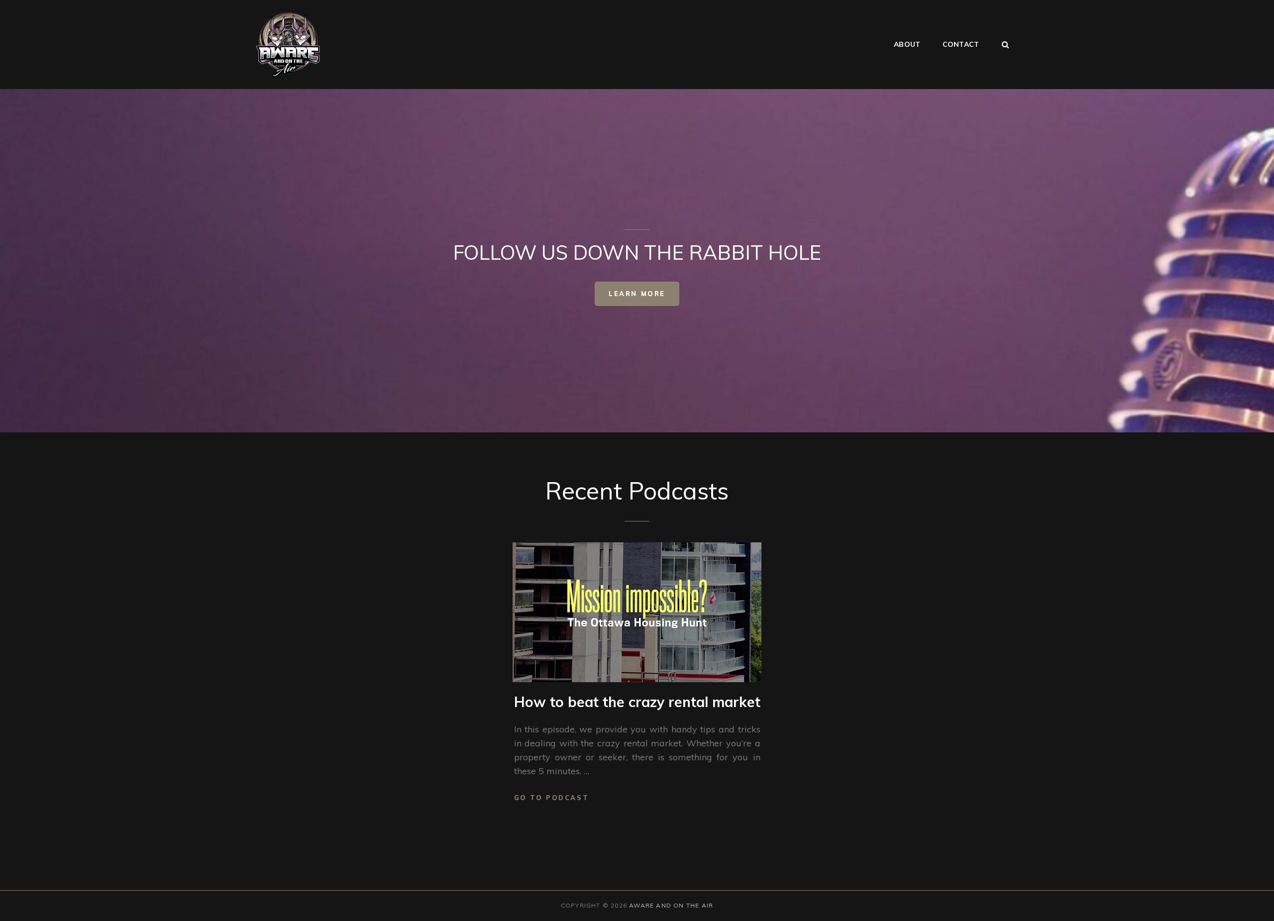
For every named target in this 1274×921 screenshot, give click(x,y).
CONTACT (961, 44)
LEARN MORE (637, 294)
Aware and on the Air (671, 905)
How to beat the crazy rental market (637, 702)
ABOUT (907, 44)
